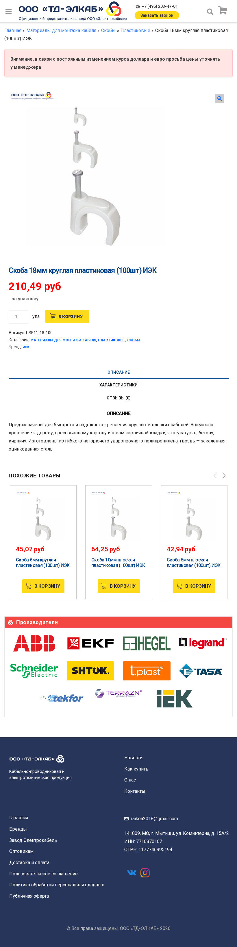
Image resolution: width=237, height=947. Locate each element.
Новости (133, 757)
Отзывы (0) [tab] (119, 398)
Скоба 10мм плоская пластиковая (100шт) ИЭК (118, 562)
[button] (219, 98)
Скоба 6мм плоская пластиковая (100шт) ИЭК (193, 562)
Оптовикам (21, 851)
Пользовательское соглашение (43, 874)
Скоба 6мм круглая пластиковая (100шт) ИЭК (42, 562)
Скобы (108, 30)
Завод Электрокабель (33, 840)
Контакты (134, 791)
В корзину (70, 316)
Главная (12, 30)
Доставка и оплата (29, 862)
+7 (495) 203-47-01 (160, 6)
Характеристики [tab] (118, 385)
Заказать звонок (156, 15)
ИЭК (26, 347)
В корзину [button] (47, 586)
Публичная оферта (29, 896)
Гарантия (18, 818)
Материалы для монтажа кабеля (61, 30)
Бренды (18, 829)
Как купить (136, 769)
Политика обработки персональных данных (56, 885)
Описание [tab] (119, 372)
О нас (130, 780)
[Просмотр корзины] (222, 10)
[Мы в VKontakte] (131, 872)
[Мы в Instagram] (145, 872)
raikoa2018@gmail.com (154, 818)
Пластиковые (135, 30)
